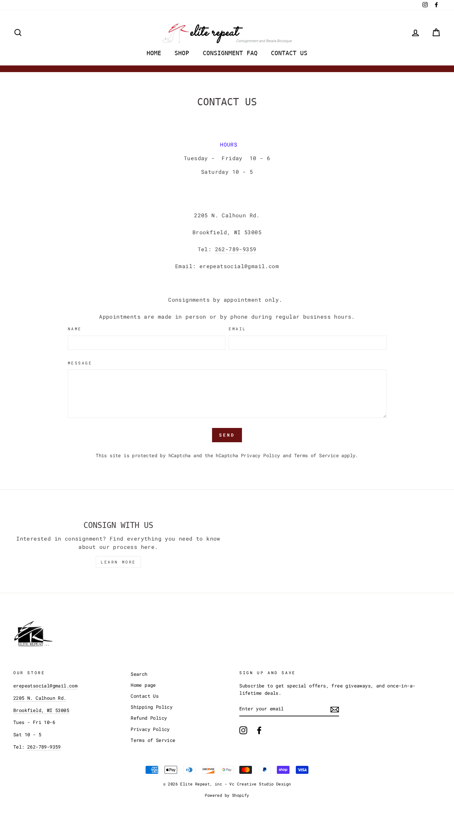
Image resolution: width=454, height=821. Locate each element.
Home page (143, 685)
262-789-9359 (236, 249)
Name (75, 328)
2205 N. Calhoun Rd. (39, 698)
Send (227, 435)
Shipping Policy (151, 707)
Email (237, 328)
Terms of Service (316, 456)
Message (80, 362)
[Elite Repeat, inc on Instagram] (243, 730)
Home (154, 53)
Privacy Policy (260, 456)
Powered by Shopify (227, 795)
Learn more (118, 561)
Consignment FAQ (230, 53)
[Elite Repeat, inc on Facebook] (259, 730)
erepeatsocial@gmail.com (45, 686)
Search (139, 674)
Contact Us (289, 53)
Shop (181, 53)
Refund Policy (149, 718)
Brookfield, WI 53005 (41, 710)
